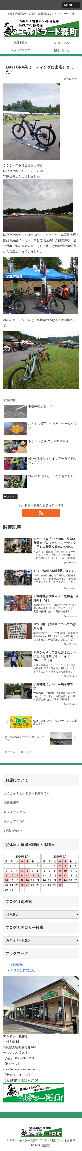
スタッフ (11, 496)
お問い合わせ (13, 830)
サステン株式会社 (23, 970)
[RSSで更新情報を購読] (41, 513)
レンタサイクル (14, 812)
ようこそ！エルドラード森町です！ (28, 793)
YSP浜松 (17, 964)
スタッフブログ (14, 821)
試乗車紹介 (11, 802)
